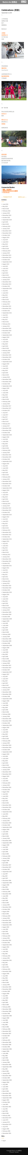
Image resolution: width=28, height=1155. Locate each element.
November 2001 (7, 807)
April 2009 (5, 630)
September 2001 (7, 812)
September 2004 (7, 752)
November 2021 (7, 308)
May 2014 (5, 497)
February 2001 (6, 818)
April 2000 (5, 834)
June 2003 (5, 781)
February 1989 (6, 1007)
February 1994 (6, 916)
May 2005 (5, 734)
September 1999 (7, 843)
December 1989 (7, 987)
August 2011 (6, 568)
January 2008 (6, 663)
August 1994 (6, 911)
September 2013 (7, 514)
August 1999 (6, 845)
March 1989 (6, 1004)
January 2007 (6, 690)
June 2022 (5, 293)
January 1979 (6, 1122)
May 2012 (5, 548)
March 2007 (6, 685)
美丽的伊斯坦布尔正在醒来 (10, 191)
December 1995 (7, 894)
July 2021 (5, 315)
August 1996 (6, 885)
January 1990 (6, 985)
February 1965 (6, 1131)
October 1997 (6, 869)
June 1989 (5, 998)
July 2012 (5, 543)
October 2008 (6, 643)
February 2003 (6, 783)
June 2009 (5, 625)
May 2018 (5, 395)
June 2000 (5, 832)
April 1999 (5, 851)
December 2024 (7, 231)
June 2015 (5, 468)
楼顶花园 (4, 154)
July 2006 (5, 703)
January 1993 (6, 938)
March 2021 (6, 322)
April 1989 (5, 1002)
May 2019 (5, 370)
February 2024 (6, 251)
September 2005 (7, 725)
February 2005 (6, 741)
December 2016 (7, 428)
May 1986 (5, 1055)
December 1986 (7, 1042)
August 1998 (6, 860)
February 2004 (6, 767)
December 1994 (7, 907)
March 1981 (6, 1113)
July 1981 (5, 1109)
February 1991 (6, 969)
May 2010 (5, 601)
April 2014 (5, 499)
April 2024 (5, 246)
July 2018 (5, 390)
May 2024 (5, 244)
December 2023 (7, 255)
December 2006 (7, 692)
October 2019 (6, 359)
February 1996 (6, 891)
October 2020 (6, 333)
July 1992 (5, 949)
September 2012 (7, 539)
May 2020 (5, 344)
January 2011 (6, 583)
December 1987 (7, 1031)
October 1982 (6, 1102)
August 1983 (6, 1100)
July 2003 (5, 778)
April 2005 (5, 736)
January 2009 (6, 636)
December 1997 (7, 865)
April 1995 (5, 900)
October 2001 (6, 809)
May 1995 (5, 898)
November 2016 (7, 430)
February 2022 (6, 302)
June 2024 (5, 242)
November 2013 (7, 510)
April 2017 (5, 419)
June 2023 (5, 268)
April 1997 (5, 878)
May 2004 (5, 761)
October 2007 (6, 670)
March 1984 (6, 1091)
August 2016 (6, 437)
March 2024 (6, 248)
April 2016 (5, 446)
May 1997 (5, 876)
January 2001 (6, 820)
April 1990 (5, 980)
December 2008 (7, 639)
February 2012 (6, 554)
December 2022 (7, 282)
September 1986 (7, 1049)
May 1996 (5, 887)
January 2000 (6, 838)
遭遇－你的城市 (7, 189)
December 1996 (7, 880)
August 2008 (6, 647)
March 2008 (6, 659)
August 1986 (6, 1051)
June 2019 (5, 368)
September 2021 (7, 313)
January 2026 (6, 213)
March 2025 (6, 224)
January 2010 (6, 610)
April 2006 (5, 710)
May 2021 (5, 319)
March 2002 (6, 803)
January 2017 (6, 426)
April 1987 (5, 1038)
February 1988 (6, 1029)
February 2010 (6, 608)
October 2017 (6, 410)
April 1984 (5, 1089)
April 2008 (5, 656)
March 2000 (6, 836)
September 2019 (7, 361)
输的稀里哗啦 (5, 76)
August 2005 (6, 727)
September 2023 (7, 262)
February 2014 (6, 503)
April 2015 (5, 472)
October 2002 (6, 789)
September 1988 (7, 1016)
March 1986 (6, 1060)
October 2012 (6, 537)
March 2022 (6, 299)
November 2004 (7, 747)
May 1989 (5, 1000)
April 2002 (5, 800)
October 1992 (6, 942)
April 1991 (5, 965)
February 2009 (6, 634)
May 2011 (5, 574)
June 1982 (5, 1104)
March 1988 (6, 1027)
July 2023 (5, 266)
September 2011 (7, 565)
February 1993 (6, 936)
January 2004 (6, 769)
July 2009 (5, 623)
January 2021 (6, 326)
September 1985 (7, 1067)
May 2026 (5, 206)
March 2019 (6, 375)
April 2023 (5, 273)
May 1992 (5, 953)
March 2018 (6, 399)
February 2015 (6, 477)
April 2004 (5, 763)
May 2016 (5, 443)
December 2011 (7, 559)
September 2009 (7, 619)
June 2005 (5, 732)
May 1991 (5, 962)
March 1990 (6, 982)
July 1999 (5, 847)
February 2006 (6, 714)
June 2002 (5, 796)
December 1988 (7, 1009)
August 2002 (6, 792)
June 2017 (5, 415)
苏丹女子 (4, 113)
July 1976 (5, 1126)
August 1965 (6, 1129)
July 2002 (5, 794)
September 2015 (7, 461)
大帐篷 (3, 33)
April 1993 (5, 931)
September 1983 (7, 1098)
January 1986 (6, 1062)
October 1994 (6, 909)
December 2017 (7, 406)
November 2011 (7, 561)
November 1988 (7, 1011)
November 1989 (7, 989)
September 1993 (7, 925)
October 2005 (6, 723)
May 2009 (5, 628)
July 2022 (5, 291)
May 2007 (5, 681)
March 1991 (6, 967)
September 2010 (7, 592)
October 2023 (6, 259)
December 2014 (7, 481)
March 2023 (6, 275)
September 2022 (7, 288)
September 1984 (7, 1080)
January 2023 (6, 279)
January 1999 (6, 858)
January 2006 (6, 716)
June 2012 (5, 545)
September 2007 (7, 672)
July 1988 (5, 1020)
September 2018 (7, 386)
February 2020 (6, 350)
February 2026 (6, 211)
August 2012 (6, 541)
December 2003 (7, 772)
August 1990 (6, 973)
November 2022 (7, 284)
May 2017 (5, 417)
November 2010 (7, 588)
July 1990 (5, 976)
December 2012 (7, 532)
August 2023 (6, 264)
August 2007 (6, 674)
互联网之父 (4, 35)
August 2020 (6, 337)
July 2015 (5, 466)
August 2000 (6, 829)
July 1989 (5, 996)
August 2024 (6, 237)
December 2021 (7, 306)
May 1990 (5, 978)
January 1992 (6, 958)
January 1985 (6, 1073)
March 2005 (6, 738)
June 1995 (5, 896)
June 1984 (5, 1087)
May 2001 (5, 816)
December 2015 (7, 455)
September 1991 (7, 960)
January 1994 (6, 918)
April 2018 (5, 397)
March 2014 (6, 501)
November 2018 (7, 381)
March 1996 (6, 889)
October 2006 (6, 696)
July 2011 (5, 570)
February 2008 (6, 661)
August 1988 (6, 1018)
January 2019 (6, 377)
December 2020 (7, 328)
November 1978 (7, 1124)
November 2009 (7, 614)
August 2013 (6, 517)
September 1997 (7, 871)
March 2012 (6, 552)
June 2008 (5, 652)
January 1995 (6, 905)
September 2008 (7, 645)
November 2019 (7, 357)
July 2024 (5, 240)
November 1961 (7, 1133)
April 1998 (5, 863)
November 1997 (7, 867)
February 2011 (6, 581)
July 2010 (5, 596)
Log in (4, 1140)
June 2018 (5, 392)
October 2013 (6, 512)
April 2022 (5, 297)
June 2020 (5, 342)
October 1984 (6, 1078)
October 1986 (6, 1047)
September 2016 (7, 435)
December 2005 (7, 718)
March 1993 (6, 934)
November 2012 (7, 534)
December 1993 (7, 920)
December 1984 (7, 1075)
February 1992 (6, 956)
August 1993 (6, 927)
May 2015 (5, 470)
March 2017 (6, 421)
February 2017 (6, 424)
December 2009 (7, 612)
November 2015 (7, 457)
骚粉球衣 (4, 68)
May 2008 (5, 654)
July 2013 (5, 519)
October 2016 (6, 432)
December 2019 (7, 355)
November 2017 (7, 408)
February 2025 (6, 226)
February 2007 (6, 687)
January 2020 (6, 353)
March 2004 (6, 765)
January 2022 (6, 304)
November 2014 (7, 483)
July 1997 (5, 874)
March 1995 (6, 902)
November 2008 (7, 641)
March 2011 (6, 579)
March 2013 (6, 528)
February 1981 (6, 1115)
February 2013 (6, 530)
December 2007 (7, 665)
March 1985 (6, 1071)
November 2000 (7, 823)
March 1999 (6, 854)
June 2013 (5, 521)
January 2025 (6, 228)
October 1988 (6, 1013)
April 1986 (5, 1058)
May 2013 (5, 523)
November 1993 (7, 922)
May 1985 (5, 1069)
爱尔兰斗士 (4, 119)
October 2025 (6, 217)
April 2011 (5, 577)
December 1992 (7, 940)
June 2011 (5, 572)
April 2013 (5, 526)
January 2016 (6, 452)
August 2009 (6, 621)
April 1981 (5, 1111)
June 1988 (5, 1022)
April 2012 (5, 550)
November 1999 (7, 840)
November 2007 (7, 667)
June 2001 (5, 814)
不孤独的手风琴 (6, 197)
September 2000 (7, 827)
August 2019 (6, 364)
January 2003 (6, 785)
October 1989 (6, 991)
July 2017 (5, 412)
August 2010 (6, 594)
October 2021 (6, 310)
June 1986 (5, 1053)
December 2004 (7, 745)
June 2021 (5, 317)
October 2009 (6, 616)
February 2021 (6, 324)
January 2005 (6, 743)
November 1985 (7, 1064)
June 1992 (5, 951)
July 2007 (5, 676)
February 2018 (6, 401)
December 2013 (7, 508)
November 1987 (7, 1033)
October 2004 (6, 749)
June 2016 (5, 441)
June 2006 (5, 705)
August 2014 (6, 490)
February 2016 (6, 450)
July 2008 (5, 650)
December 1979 (7, 1118)
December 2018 (7, 379)
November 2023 (7, 257)
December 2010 (7, 585)
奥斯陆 (3, 124)
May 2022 (5, 295)
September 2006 (7, 698)
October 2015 (6, 459)
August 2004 (6, 754)
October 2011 (6, 563)
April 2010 (5, 603)
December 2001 (7, 805)
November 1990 (7, 971)
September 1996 (7, 883)
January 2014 (6, 506)
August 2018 (6, 388)
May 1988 (5, 1024)
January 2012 (6, 557)
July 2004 (5, 756)
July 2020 (5, 339)
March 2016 (6, 448)
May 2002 (5, 798)
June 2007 (5, 679)
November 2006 (7, 694)
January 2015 (6, 479)
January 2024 (6, 253)
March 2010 (6, 605)
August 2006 (6, 701)
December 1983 (7, 1093)
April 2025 (5, 222)
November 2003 (7, 774)
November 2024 (7, 233)
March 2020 (6, 348)
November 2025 (7, 215)
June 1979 (5, 1120)
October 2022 (6, 286)
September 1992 (7, 945)
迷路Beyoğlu (22, 197)
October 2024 (6, 235)
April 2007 (5, 683)
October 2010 (6, 590)
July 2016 (5, 439)
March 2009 (6, 632)
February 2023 (6, 277)
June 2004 (5, 758)
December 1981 (7, 1106)
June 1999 (5, 849)
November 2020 (7, 330)
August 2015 (6, 463)
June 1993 (5, 929)
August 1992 (6, 947)
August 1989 (6, 993)
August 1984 (6, 1082)
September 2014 (7, 488)
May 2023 (5, 271)
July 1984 (5, 1084)
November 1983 (7, 1095)
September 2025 (7, 220)
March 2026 (6, 208)
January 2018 (6, 404)
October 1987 (6, 1036)
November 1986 (7, 1044)
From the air (6, 192)
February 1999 (6, 856)
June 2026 (5, 204)
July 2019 (5, 366)
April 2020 (5, 346)
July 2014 (5, 492)
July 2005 (5, 730)
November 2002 (7, 787)
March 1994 (6, 914)
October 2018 (6, 384)
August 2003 (6, 776)
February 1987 (6, 1040)
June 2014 (5, 494)
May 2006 (5, 707)
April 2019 (5, 373)
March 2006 (6, 712)
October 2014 (6, 486)
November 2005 (7, 721)
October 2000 (6, 825)
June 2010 (5, 599)
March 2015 (6, 475)
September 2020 (7, 335)
